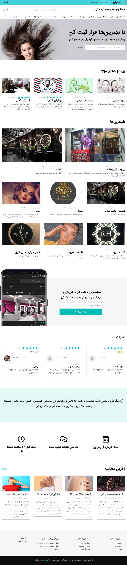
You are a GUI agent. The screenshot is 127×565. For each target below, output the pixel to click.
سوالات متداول (85, 543)
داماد (55, 17)
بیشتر (5, 469)
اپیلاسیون (102, 17)
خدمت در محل (15, 17)
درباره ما (119, 543)
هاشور (27, 17)
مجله (120, 549)
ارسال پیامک (80, 312)
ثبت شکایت (86, 549)
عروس (64, 17)
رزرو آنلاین (104, 2)
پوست (82, 17)
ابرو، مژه (37, 17)
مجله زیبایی (95, 2)
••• (6, 16)
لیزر (111, 17)
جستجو (5, 9)
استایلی (45, 560)
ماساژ (73, 17)
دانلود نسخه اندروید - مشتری (48, 543)
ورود (5, 2)
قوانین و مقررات (84, 546)
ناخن (47, 17)
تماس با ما (118, 546)
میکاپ (91, 17)
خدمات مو (121, 17)
